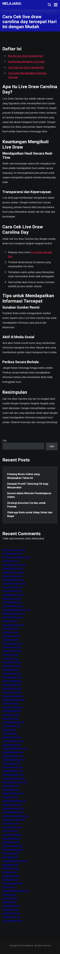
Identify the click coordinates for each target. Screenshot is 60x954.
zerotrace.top (9, 733)
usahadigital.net (11, 905)
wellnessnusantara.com (15, 816)
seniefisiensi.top (11, 647)
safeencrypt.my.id (12, 576)
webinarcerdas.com (13, 808)
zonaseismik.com (12, 827)
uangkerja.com (10, 797)
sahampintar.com (11, 737)
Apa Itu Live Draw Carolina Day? (26, 55)
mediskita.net (9, 898)
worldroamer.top (11, 726)
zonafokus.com (11, 823)
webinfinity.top (10, 718)
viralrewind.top (10, 703)
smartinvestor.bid (12, 651)
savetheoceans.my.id (14, 583)
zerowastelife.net (12, 921)
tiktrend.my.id (9, 621)
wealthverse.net (11, 913)
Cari (4, 440)
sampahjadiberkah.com (15, 748)
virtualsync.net (10, 909)
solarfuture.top (10, 658)
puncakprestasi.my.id (14, 564)
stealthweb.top (10, 669)
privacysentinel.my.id (14, 549)
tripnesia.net (9, 902)
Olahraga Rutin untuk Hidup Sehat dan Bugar (29, 514)
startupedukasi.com (13, 774)
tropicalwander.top (12, 696)
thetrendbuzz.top (11, 688)
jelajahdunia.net (10, 842)
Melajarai (11, 3)
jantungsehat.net (11, 838)
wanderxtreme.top (12, 707)
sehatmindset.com (12, 756)
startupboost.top (11, 666)
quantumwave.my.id (13, 572)
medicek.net (9, 894)
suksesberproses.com (15, 782)
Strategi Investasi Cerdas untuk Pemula (26, 504)
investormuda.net (12, 834)
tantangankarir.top (12, 677)
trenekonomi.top (11, 692)
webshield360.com (13, 812)
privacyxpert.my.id (12, 553)
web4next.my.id (11, 636)
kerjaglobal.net (10, 864)
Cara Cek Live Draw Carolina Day (26, 67)
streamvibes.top (11, 673)
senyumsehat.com (12, 767)
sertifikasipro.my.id (13, 594)
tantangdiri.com (10, 786)
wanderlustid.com (12, 804)
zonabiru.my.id (10, 639)
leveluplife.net (10, 879)
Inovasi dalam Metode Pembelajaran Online (29, 495)
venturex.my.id (10, 628)
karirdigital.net (10, 857)
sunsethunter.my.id (12, 606)
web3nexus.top (11, 714)
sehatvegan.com (11, 763)
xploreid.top (9, 729)
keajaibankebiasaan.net (15, 861)
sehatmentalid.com (13, 752)
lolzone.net (8, 887)
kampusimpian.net (12, 846)
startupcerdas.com (12, 771)
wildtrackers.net (11, 917)
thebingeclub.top (11, 684)
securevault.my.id (12, 591)
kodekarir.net (9, 872)
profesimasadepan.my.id (16, 557)
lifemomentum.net (12, 883)
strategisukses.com (13, 778)
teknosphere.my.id (12, 617)
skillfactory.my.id (11, 598)
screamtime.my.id (12, 587)
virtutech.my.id (10, 632)
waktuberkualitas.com (14, 801)
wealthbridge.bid (11, 711)
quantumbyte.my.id (12, 568)
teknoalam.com (10, 789)
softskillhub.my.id (12, 602)
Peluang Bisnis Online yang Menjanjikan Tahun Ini (23, 476)
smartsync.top (10, 654)
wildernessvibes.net (13, 819)
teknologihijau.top (12, 681)
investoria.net (9, 830)
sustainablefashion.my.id (16, 609)
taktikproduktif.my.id (13, 613)
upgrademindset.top (13, 699)
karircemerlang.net (12, 849)
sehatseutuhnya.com (13, 759)
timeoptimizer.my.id (13, 624)
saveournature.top (12, 643)
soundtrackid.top (11, 662)
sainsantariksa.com (13, 741)
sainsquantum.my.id (13, 579)
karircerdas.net (10, 853)
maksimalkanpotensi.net (15, 890)
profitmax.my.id (10, 561)
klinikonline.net (10, 868)
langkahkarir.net (11, 876)
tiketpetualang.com (13, 793)
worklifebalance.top (13, 722)
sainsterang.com (11, 744)
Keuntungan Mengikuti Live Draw (26, 61)
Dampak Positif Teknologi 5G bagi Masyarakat (27, 485)
